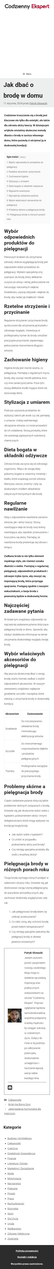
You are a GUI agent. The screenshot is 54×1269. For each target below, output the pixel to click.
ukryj (22, 157)
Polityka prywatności (27, 1250)
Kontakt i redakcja (27, 1257)
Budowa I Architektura (19, 1138)
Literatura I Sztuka (17, 1163)
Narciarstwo (14, 1183)
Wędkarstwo (14, 1228)
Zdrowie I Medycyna (18, 1233)
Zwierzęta (12, 1238)
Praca (10, 1198)
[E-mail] (10, 1088)
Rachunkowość (15, 1203)
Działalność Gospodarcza (21, 1153)
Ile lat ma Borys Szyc (19, 1104)
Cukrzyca (12, 1148)
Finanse (11, 1158)
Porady (11, 1193)
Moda (10, 1173)
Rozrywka (12, 1208)
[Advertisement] (27, 41)
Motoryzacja (14, 1178)
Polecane (12, 1188)
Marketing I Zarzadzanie (20, 1168)
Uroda (10, 1223)
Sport (10, 1213)
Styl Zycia (12, 1218)
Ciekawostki (14, 1099)
